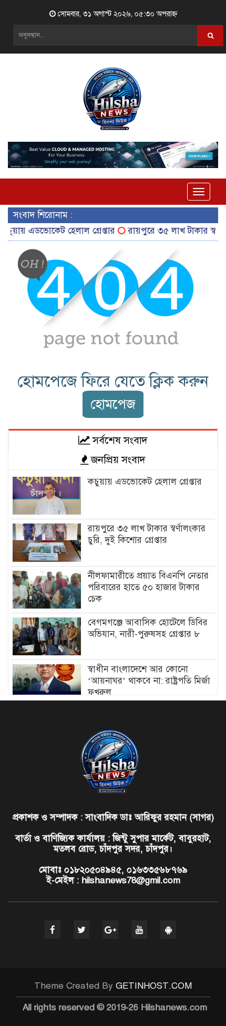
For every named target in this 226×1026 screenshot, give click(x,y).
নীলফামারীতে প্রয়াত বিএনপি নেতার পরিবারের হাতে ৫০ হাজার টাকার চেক (148, 587)
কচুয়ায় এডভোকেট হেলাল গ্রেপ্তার (145, 481)
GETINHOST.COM (154, 985)
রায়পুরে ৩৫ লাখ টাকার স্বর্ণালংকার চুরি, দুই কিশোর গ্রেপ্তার (147, 534)
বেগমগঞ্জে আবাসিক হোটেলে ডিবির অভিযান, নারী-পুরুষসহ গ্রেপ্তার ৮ (148, 628)
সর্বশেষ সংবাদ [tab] (119, 440)
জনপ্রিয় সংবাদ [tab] (117, 459)
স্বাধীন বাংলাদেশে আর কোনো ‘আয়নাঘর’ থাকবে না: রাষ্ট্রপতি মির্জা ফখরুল (149, 681)
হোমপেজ (113, 404)
